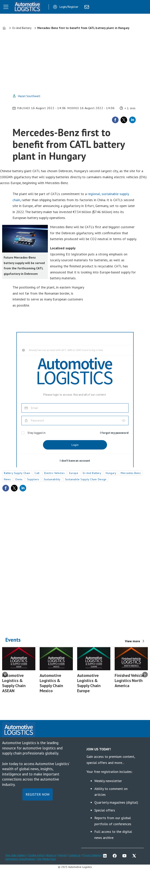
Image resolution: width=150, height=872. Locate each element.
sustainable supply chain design (85, 479)
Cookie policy (36, 855)
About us (51, 855)
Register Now (38, 794)
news (7, 479)
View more (132, 641)
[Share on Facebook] (115, 119)
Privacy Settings (92, 855)
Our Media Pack (46, 859)
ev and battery (92, 473)
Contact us (74, 855)
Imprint (62, 855)
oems (18, 479)
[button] (5, 674)
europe (73, 473)
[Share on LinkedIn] (132, 119)
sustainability (52, 479)
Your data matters (15, 855)
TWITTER (135, 855)
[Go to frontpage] (27, 7)
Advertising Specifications (20, 859)
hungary (111, 473)
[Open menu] (6, 7)
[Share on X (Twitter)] (123, 119)
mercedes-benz (131, 473)
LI (106, 855)
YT (125, 855)
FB (115, 855)
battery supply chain (17, 473)
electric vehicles (54, 473)
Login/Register (68, 7)
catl (37, 473)
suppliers (33, 479)
